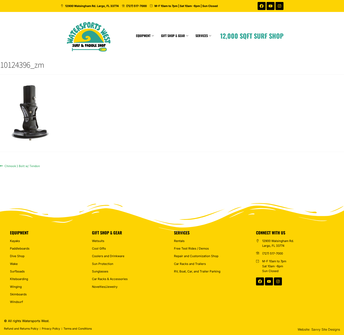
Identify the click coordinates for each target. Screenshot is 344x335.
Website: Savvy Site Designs (319, 329)
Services (201, 35)
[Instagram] (279, 6)
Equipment (143, 35)
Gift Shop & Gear (173, 35)
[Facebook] (262, 6)
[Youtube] (271, 6)
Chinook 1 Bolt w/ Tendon (22, 166)
